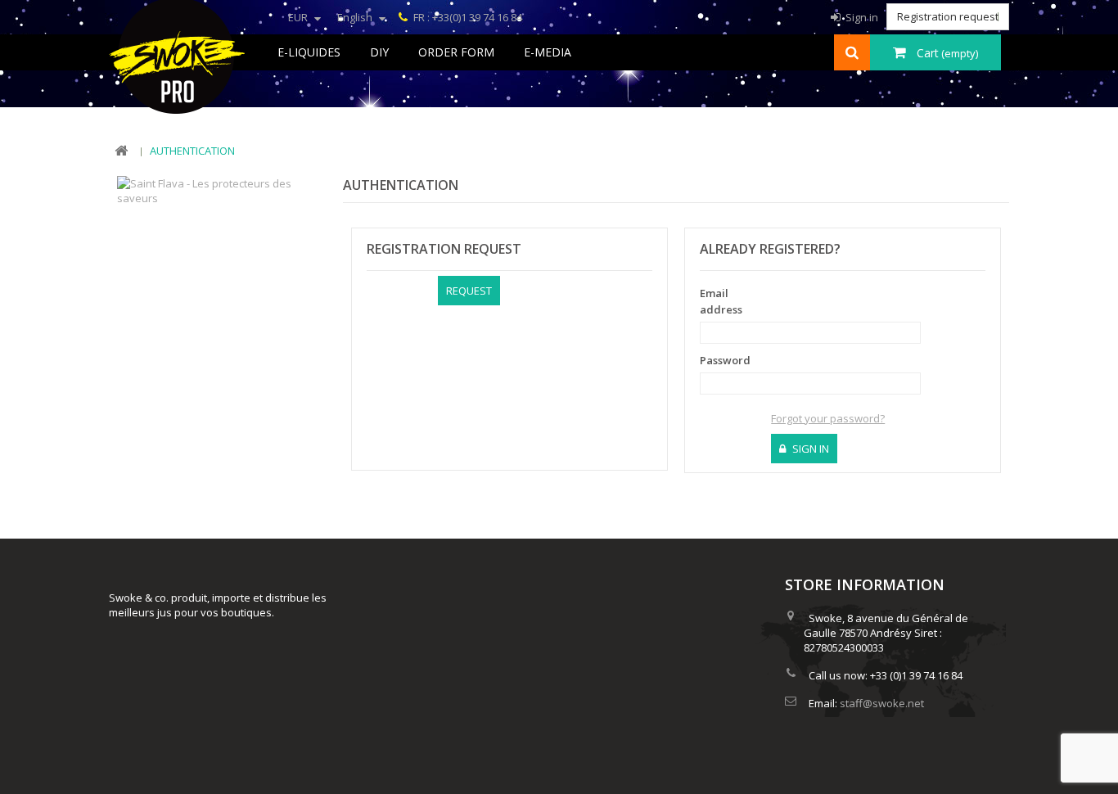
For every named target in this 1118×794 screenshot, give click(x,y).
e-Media (547, 52)
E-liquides (308, 52)
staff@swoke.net (882, 703)
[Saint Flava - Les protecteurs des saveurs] (216, 189)
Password (725, 360)
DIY (379, 52)
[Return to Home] (121, 151)
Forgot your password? (828, 418)
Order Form (456, 52)
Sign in (860, 17)
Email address (721, 301)
